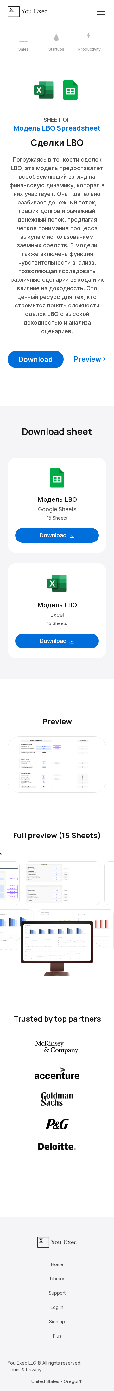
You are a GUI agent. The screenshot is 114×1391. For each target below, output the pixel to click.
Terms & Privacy (24, 1369)
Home (57, 1264)
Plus (57, 1336)
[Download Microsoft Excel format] (44, 89)
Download (35, 359)
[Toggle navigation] (101, 11)
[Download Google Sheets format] (70, 89)
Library (57, 1278)
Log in (57, 1307)
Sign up (57, 1321)
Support (57, 1293)
